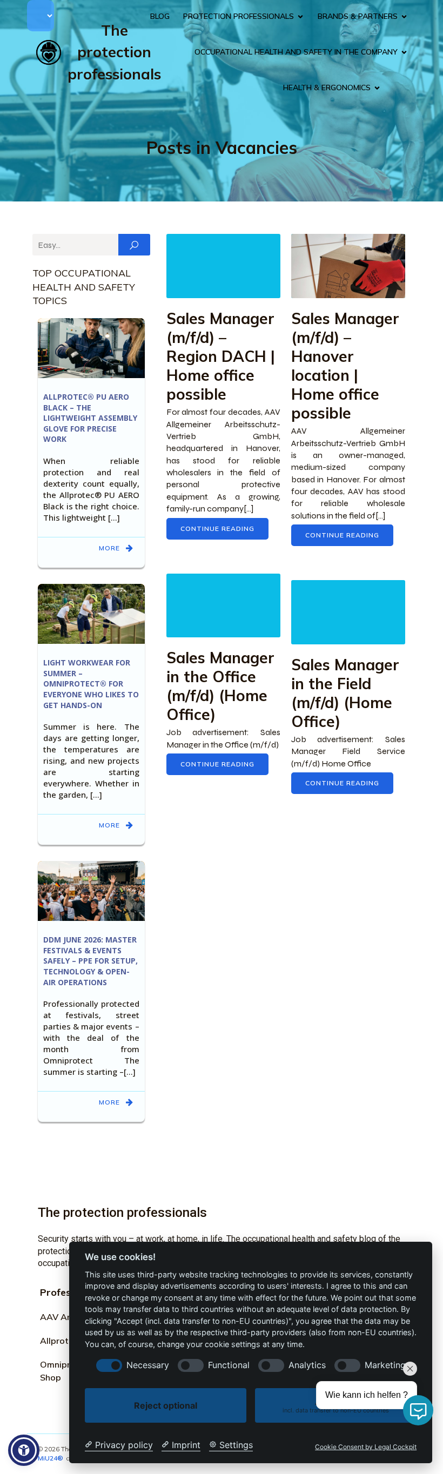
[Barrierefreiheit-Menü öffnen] (24, 1450)
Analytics (307, 1365)
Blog (160, 16)
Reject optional (165, 1405)
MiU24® (50, 1458)
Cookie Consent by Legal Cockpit (366, 1447)
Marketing (385, 1365)
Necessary (147, 1365)
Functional (229, 1365)
